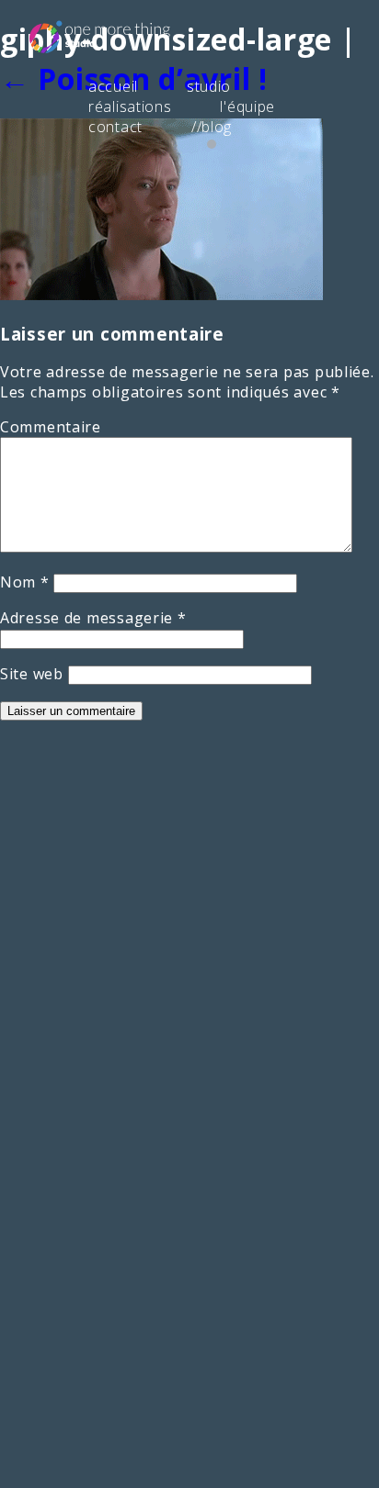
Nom (25, 582)
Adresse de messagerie (93, 618)
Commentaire (50, 427)
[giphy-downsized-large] (161, 295)
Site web (31, 674)
